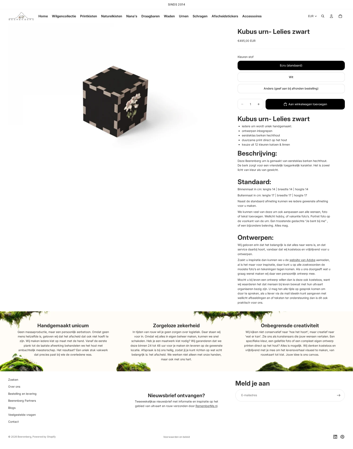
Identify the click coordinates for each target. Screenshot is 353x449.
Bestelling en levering (22, 393)
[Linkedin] (335, 436)
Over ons (14, 386)
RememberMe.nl (206, 406)
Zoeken (13, 379)
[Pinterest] (342, 436)
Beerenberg (24, 436)
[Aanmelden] (338, 395)
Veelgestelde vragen (22, 414)
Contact (13, 422)
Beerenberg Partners (22, 400)
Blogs (12, 407)
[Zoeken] (322, 16)
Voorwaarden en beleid (176, 436)
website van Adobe (302, 260)
